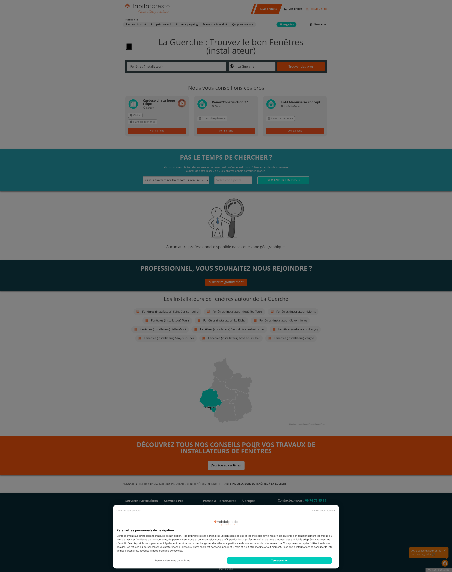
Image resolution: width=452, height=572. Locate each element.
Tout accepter (279, 560)
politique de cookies (170, 550)
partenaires (213, 535)
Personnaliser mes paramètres (172, 560)
